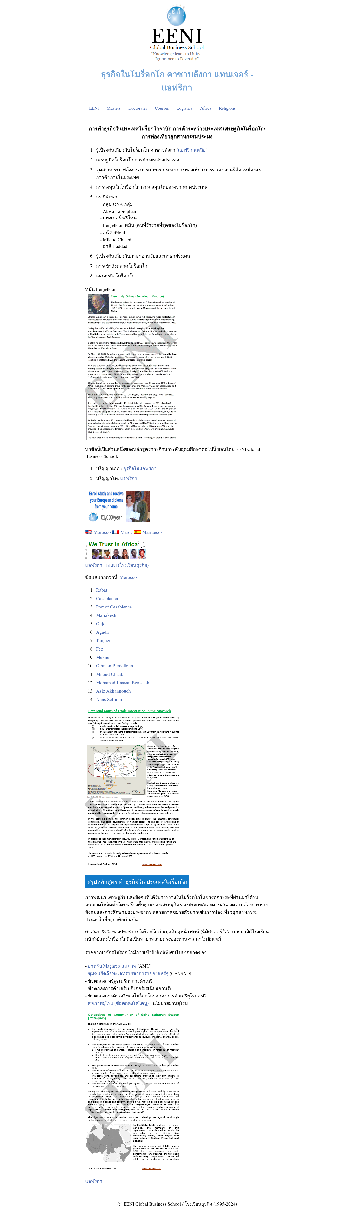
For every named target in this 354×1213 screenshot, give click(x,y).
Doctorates (137, 108)
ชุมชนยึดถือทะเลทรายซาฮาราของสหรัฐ (128, 973)
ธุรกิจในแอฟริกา (140, 468)
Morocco (102, 532)
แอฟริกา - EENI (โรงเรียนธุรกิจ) (117, 565)
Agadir (102, 632)
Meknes (103, 657)
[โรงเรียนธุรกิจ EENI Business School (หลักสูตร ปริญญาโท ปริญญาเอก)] (177, 62)
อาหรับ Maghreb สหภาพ (112, 966)
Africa (205, 108)
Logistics (184, 108)
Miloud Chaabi (110, 674)
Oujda (102, 623)
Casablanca (107, 598)
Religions (227, 108)
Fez (99, 649)
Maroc (126, 532)
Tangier (103, 640)
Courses (162, 108)
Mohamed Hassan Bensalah (122, 682)
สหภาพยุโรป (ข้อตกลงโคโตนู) (118, 1003)
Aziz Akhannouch (113, 691)
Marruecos (152, 532)
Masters (114, 108)
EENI (94, 108)
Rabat (101, 590)
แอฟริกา (128, 478)
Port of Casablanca (114, 607)
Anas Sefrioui (109, 699)
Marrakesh (106, 615)
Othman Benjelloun (114, 666)
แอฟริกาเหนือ (192, 150)
